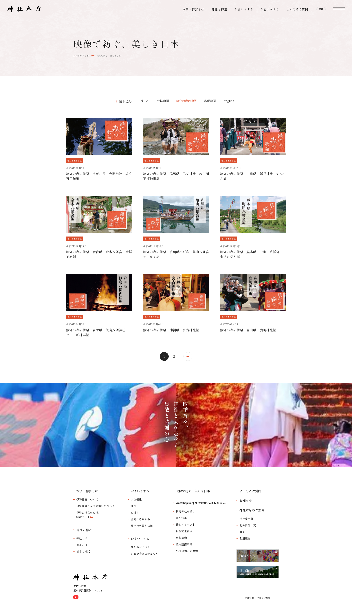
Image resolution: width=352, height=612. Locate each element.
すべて (145, 100)
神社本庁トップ (81, 55)
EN (321, 9)
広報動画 (210, 100)
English (228, 100)
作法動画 (163, 100)
